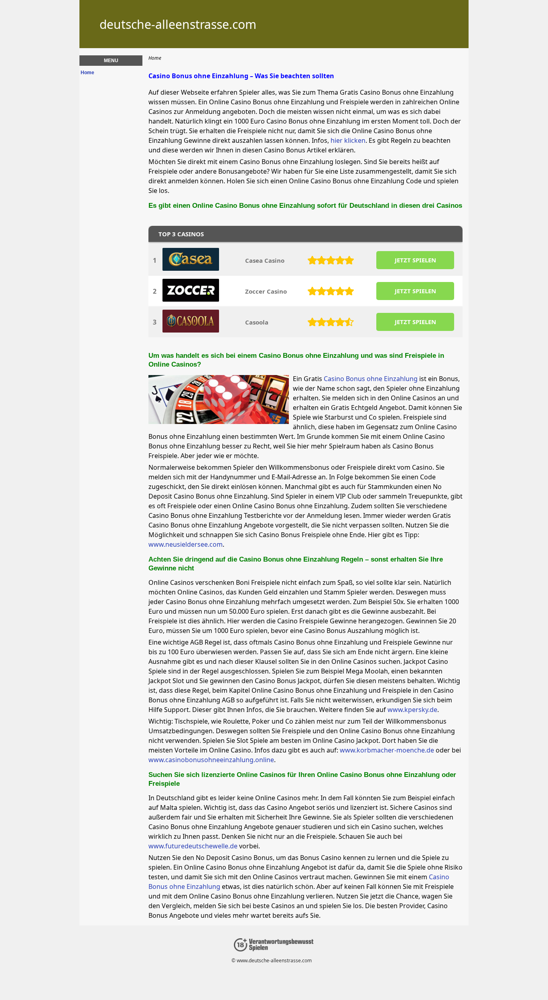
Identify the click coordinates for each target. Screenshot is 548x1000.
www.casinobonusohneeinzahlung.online (211, 759)
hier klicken (348, 140)
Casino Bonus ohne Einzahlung (371, 378)
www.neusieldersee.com (185, 544)
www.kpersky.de (412, 709)
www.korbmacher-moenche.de (387, 750)
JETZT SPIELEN (415, 260)
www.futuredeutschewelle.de (192, 846)
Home (87, 72)
